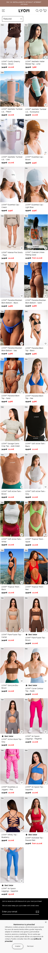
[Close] (46, 922)
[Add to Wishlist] (21, 57)
